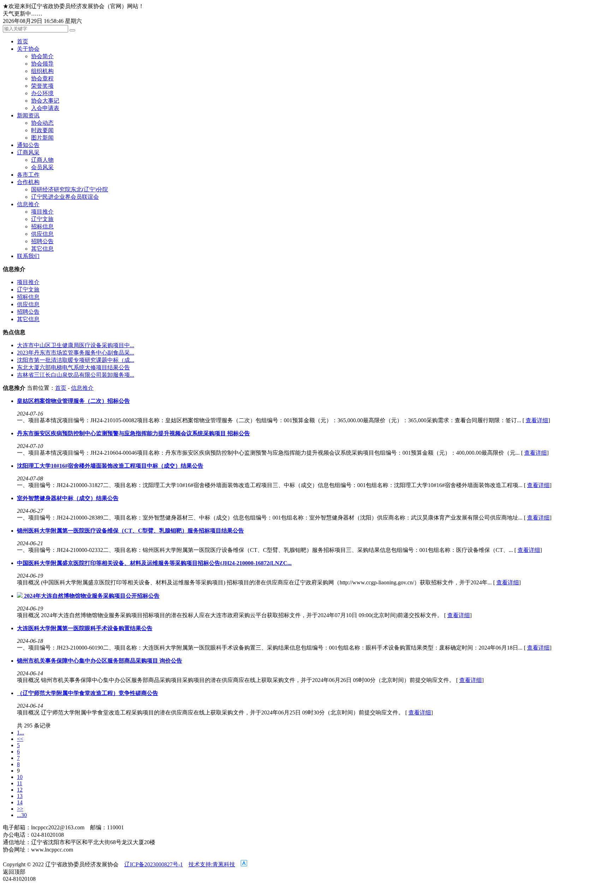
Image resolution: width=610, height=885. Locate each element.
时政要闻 (42, 130)
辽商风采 (28, 152)
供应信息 (42, 234)
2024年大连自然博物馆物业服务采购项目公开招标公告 (92, 596)
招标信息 (42, 226)
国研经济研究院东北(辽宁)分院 (69, 189)
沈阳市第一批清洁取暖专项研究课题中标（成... (75, 360)
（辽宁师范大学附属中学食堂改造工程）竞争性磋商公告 (87, 693)
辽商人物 (42, 160)
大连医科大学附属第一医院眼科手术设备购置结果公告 (84, 628)
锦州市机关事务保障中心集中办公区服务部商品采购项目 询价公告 (99, 661)
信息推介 (28, 204)
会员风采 (42, 167)
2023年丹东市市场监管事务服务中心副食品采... (75, 353)
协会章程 (42, 78)
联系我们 (28, 256)
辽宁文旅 (42, 219)
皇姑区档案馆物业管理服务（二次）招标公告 (73, 401)
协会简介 (42, 56)
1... (20, 733)
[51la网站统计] (244, 864)
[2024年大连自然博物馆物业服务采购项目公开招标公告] (20, 596)
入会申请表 (45, 108)
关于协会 (28, 49)
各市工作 (28, 175)
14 (20, 802)
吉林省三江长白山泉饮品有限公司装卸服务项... (75, 375)
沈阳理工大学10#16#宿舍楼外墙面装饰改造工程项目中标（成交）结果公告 (110, 466)
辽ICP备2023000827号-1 (153, 864)
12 (20, 790)
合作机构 (28, 182)
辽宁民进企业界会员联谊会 (65, 197)
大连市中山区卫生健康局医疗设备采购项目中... (75, 345)
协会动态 (42, 123)
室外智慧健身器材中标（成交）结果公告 (68, 498)
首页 (22, 41)
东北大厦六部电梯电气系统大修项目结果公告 (73, 367)
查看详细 (537, 420)
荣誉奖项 (42, 86)
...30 (22, 815)
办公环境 (42, 93)
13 (20, 796)
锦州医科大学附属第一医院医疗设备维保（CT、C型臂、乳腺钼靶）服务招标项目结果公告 (130, 531)
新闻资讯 (28, 115)
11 (19, 783)
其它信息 (42, 249)
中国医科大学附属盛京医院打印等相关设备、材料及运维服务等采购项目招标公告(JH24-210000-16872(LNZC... (154, 563)
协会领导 (42, 64)
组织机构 (42, 71)
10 (20, 777)
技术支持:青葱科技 (212, 864)
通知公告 (28, 145)
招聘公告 (42, 241)
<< (20, 739)
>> (20, 809)
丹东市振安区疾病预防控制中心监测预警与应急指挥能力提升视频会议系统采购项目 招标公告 (133, 433)
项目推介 (42, 212)
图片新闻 (42, 138)
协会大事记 (45, 101)
